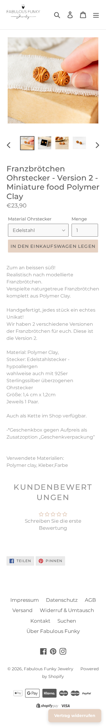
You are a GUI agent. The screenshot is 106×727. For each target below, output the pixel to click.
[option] (27, 143)
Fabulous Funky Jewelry (48, 668)
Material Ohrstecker (30, 219)
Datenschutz (62, 600)
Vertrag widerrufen (74, 715)
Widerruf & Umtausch (67, 610)
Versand (22, 610)
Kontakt (40, 621)
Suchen (66, 621)
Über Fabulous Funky (53, 631)
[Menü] (96, 14)
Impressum (24, 600)
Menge (79, 219)
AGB (90, 600)
